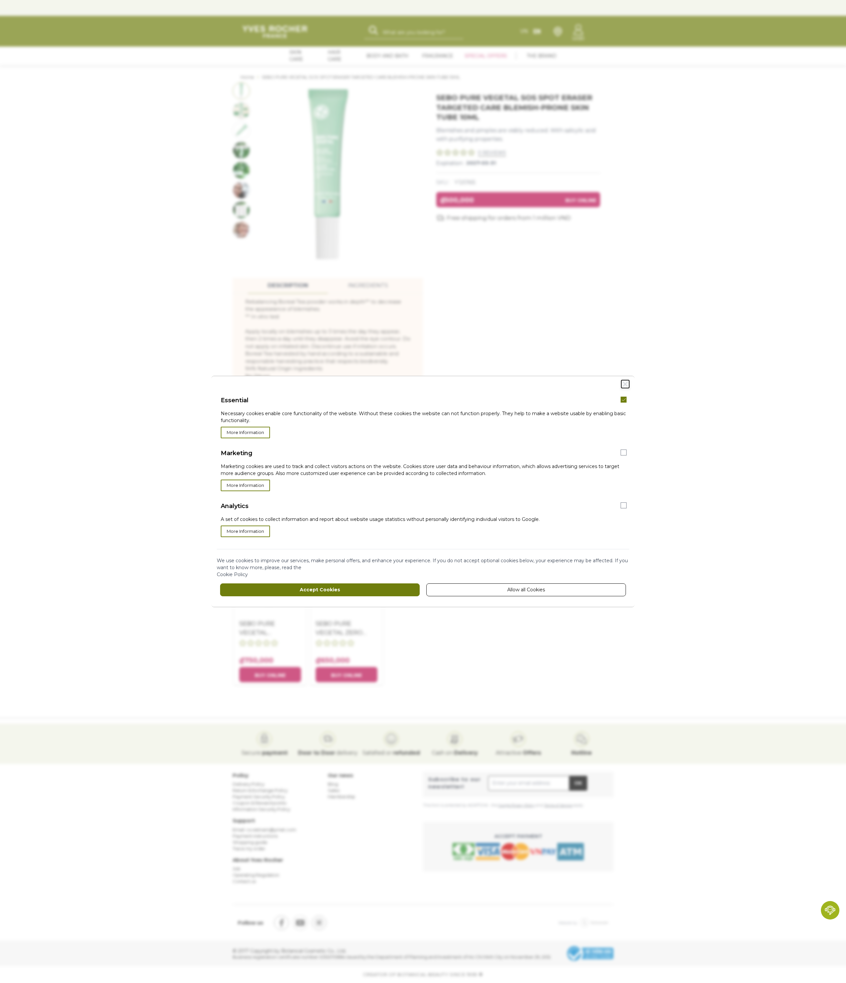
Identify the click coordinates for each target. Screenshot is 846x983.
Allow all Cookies (526, 590)
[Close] (625, 384)
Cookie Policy (232, 574)
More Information (245, 432)
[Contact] (830, 910)
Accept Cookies (320, 590)
